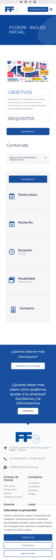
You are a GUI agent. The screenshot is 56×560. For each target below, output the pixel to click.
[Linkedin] (35, 2)
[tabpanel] (28, 105)
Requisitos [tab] (21, 118)
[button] (51, 9)
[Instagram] (30, 2)
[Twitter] (21, 2)
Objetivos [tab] (20, 92)
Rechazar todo (28, 553)
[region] (28, 532)
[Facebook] (26, 2)
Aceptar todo (28, 537)
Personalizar (28, 545)
